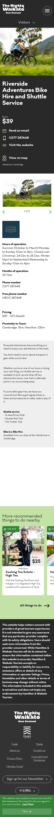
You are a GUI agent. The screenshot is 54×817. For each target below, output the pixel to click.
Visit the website (21, 145)
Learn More (27, 805)
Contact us (39, 751)
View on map (18, 158)
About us (15, 751)
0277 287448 (19, 138)
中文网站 (25, 791)
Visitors (24, 22)
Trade (15, 744)
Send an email (19, 131)
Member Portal (14, 767)
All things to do (31, 605)
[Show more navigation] (34, 22)
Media (39, 744)
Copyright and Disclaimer (39, 759)
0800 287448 (11, 298)
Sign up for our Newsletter (25, 779)
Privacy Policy (14, 759)
